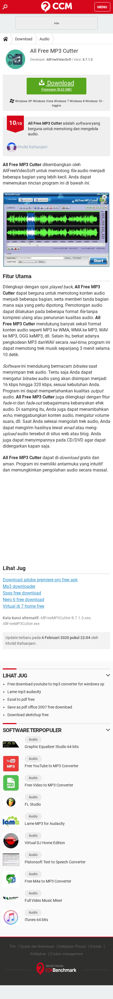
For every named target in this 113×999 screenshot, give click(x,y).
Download (23, 39)
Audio (44, 39)
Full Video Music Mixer (43, 900)
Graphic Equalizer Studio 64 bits (52, 746)
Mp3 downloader (19, 586)
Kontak (95, 946)
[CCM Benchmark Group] (56, 969)
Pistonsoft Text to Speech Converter (55, 862)
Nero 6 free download (23, 599)
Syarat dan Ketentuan (37, 946)
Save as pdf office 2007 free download (39, 707)
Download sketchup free (28, 715)
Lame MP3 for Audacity (45, 823)
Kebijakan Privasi (72, 946)
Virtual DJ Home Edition (45, 843)
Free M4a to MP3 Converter (48, 881)
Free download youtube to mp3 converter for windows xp (55, 684)
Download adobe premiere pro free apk (40, 579)
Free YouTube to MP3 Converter (51, 766)
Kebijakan (38, 954)
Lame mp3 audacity (24, 692)
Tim (13, 946)
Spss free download (22, 593)
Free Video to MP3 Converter (49, 785)
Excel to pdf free (21, 699)
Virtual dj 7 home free (23, 606)
